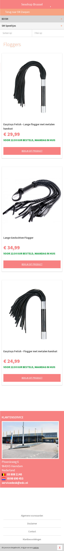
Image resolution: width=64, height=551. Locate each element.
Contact (32, 531)
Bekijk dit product (32, 150)
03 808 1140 (14, 474)
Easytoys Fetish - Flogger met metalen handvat (30, 351)
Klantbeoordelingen (32, 539)
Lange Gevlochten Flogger (18, 237)
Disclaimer (32, 523)
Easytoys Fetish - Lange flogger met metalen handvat (29, 126)
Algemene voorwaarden (32, 515)
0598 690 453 (14, 478)
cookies (36, 547)
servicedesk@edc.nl (15, 483)
